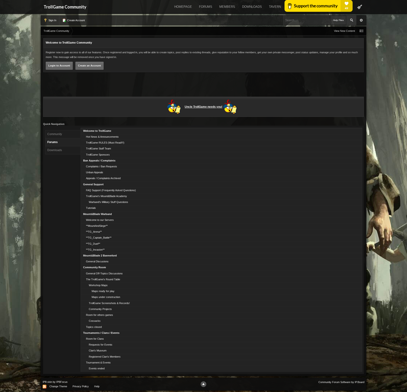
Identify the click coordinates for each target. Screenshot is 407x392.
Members (227, 6)
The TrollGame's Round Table (103, 279)
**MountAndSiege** (97, 225)
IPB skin (47, 381)
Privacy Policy (81, 386)
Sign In (52, 20)
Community (54, 134)
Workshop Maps (98, 285)
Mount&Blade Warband (97, 214)
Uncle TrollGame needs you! (203, 106)
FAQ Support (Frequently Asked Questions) (111, 190)
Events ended (97, 368)
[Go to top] (203, 384)
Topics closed (94, 327)
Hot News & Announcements (102, 136)
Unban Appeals (94, 172)
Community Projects (100, 309)
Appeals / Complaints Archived (103, 178)
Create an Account (89, 65)
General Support (93, 184)
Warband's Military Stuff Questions (108, 202)
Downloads (252, 6)
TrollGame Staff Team (98, 148)
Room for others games (99, 315)
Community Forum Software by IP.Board (341, 382)
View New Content (344, 30)
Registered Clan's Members (105, 356)
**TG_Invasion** (95, 249)
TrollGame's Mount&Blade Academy (106, 196)
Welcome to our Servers (100, 220)
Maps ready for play (103, 291)
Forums (205, 6)
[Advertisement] (203, 85)
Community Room (94, 267)
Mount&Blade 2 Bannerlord (100, 255)
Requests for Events (100, 344)
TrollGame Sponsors (98, 154)
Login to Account (59, 65)
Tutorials (91, 207)
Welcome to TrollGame (97, 130)
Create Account (75, 20)
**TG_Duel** (93, 243)
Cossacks (95, 320)
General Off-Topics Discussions (104, 273)
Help (96, 386)
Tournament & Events (98, 362)
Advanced (361, 20)
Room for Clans (95, 338)
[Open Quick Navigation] (361, 31)
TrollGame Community (65, 6)
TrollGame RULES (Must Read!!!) (105, 142)
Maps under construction (106, 297)
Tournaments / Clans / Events (101, 332)
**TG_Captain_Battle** (98, 237)
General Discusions (97, 261)
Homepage (183, 6)
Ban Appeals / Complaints (99, 160)
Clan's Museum (97, 350)
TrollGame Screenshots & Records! (109, 303)
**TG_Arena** (94, 231)
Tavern (275, 6)
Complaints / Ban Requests (101, 166)
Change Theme (58, 386)
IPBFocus (62, 381)
